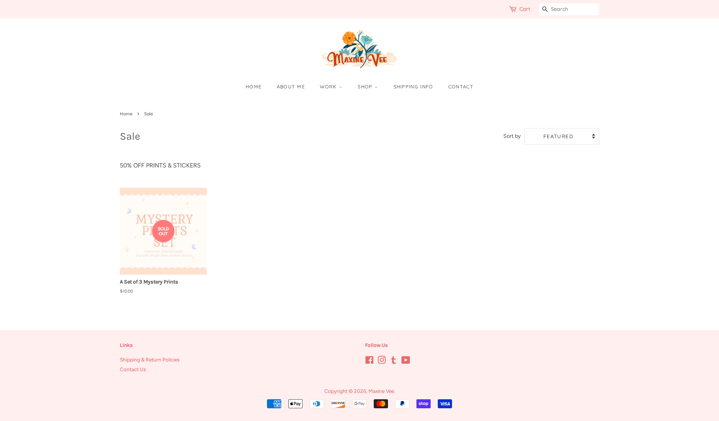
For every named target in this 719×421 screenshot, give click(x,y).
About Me (291, 87)
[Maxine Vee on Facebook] (369, 361)
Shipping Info (413, 87)
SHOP (366, 87)
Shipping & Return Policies (149, 360)
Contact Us (133, 369)
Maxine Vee (381, 391)
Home (253, 87)
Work (329, 87)
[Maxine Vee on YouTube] (405, 361)
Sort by (512, 136)
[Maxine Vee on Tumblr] (393, 361)
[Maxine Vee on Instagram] (381, 361)
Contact (460, 87)
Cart (524, 9)
